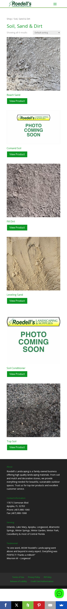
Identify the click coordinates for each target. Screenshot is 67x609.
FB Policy (47, 577)
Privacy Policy (34, 577)
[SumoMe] (61, 605)
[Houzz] (28, 605)
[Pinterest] (39, 605)
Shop (9, 18)
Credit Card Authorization (42, 581)
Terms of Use (18, 577)
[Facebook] (5, 605)
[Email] (50, 605)
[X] (16, 605)
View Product (17, 101)
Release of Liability (18, 581)
